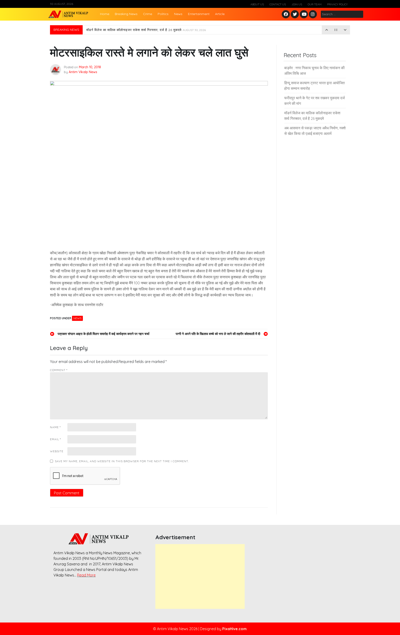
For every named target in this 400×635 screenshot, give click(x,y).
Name (55, 427)
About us (257, 4)
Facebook (286, 14)
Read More (86, 575)
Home (104, 14)
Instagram (314, 14)
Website (56, 451)
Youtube (304, 14)
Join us (296, 4)
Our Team (315, 4)
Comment (58, 370)
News (178, 14)
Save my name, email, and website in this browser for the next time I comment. (122, 461)
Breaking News (126, 14)
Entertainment (198, 14)
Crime (147, 14)
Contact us (277, 4)
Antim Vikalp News (83, 72)
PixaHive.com (234, 628)
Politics (163, 14)
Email (55, 439)
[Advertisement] (200, 576)
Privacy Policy (337, 4)
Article (220, 14)
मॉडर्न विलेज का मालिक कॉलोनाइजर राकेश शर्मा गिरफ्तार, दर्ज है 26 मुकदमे (146, 30)
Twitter (295, 14)
